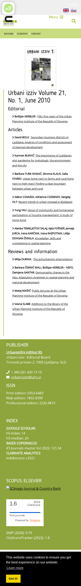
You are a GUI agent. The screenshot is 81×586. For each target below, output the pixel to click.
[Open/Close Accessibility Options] (8, 8)
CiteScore (33, 504)
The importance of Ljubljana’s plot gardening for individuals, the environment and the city (42, 160)
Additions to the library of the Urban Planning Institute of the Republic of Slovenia (40, 309)
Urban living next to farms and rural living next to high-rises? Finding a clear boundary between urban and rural (43, 183)
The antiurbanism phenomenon (53, 259)
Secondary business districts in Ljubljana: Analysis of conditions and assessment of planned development (42, 142)
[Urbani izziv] (10, 21)
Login (74, 4)
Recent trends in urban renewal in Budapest (45, 202)
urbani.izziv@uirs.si (26, 377)
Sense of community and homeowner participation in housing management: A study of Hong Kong (43, 215)
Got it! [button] (13, 578)
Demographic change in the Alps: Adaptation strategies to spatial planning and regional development (43, 277)
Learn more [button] (15, 568)
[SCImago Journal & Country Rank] (33, 488)
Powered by (22, 520)
